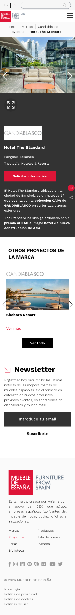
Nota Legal (12, 589)
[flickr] (45, 564)
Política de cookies (18, 599)
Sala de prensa (49, 537)
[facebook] (11, 564)
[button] (70, 15)
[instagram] (16, 564)
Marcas (27, 27)
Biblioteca (16, 550)
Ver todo (37, 343)
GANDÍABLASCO (17, 205)
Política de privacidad (20, 594)
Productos (46, 530)
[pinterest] (30, 564)
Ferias (13, 544)
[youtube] (54, 564)
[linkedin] (23, 564)
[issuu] (37, 564)
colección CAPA (48, 200)
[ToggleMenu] (70, 15)
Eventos (44, 544)
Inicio (12, 27)
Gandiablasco (48, 27)
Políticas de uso (16, 604)
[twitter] (61, 564)
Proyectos (16, 32)
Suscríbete (38, 433)
